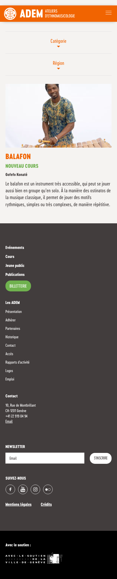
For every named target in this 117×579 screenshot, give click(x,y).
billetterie (18, 286)
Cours (9, 257)
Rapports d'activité (17, 362)
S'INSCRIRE (100, 458)
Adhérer (10, 320)
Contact (10, 346)
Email (9, 421)
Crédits (46, 505)
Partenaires (12, 329)
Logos (9, 371)
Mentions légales (18, 505)
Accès (9, 354)
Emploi (9, 379)
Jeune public (14, 266)
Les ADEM (12, 303)
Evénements (14, 248)
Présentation (13, 312)
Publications (14, 275)
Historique (12, 337)
